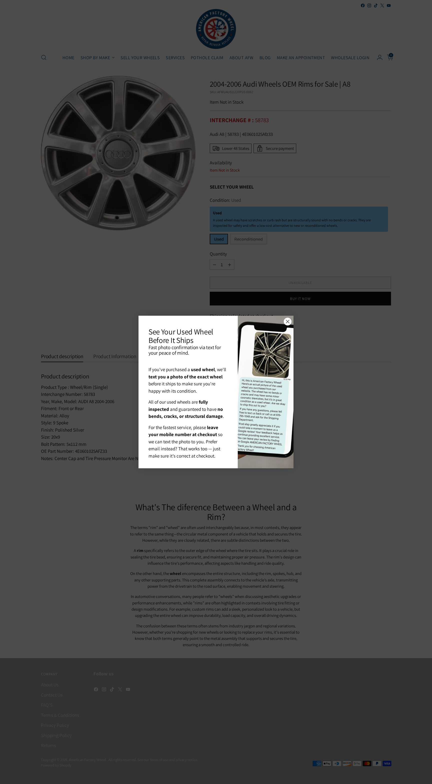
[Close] (288, 321)
